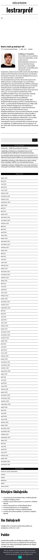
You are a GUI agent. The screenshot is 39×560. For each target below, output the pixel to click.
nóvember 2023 (5, 244)
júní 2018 (3, 410)
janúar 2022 (4, 298)
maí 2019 (3, 380)
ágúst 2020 (4, 341)
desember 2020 (5, 332)
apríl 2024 (4, 232)
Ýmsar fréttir (5, 486)
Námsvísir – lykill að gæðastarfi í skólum (14, 148)
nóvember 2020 (5, 335)
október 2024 (5, 223)
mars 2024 (4, 235)
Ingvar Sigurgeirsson (11, 49)
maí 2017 (3, 446)
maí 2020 (3, 347)
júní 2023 (3, 256)
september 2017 (5, 437)
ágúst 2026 (4, 178)
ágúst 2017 (4, 440)
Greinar (30, 49)
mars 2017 (4, 452)
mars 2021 (4, 323)
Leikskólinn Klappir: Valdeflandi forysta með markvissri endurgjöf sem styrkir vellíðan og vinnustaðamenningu (19, 166)
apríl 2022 (4, 289)
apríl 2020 (4, 350)
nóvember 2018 (5, 398)
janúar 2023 (4, 268)
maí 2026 (3, 184)
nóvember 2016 (5, 464)
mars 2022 (4, 292)
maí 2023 (3, 259)
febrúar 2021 (4, 326)
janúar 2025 (4, 214)
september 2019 (5, 371)
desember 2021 (5, 301)
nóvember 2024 (5, 220)
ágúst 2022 (4, 280)
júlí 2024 (3, 226)
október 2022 (5, 277)
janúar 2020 (4, 359)
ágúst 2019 (4, 374)
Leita (35, 140)
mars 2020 (4, 353)
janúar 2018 (4, 425)
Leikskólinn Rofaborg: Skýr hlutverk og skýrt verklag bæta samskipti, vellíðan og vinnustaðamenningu (18, 161)
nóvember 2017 (5, 431)
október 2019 (5, 368)
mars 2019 (4, 386)
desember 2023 (5, 241)
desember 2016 (5, 461)
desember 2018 (5, 395)
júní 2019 (3, 377)
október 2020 (5, 338)
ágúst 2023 (4, 250)
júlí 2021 (3, 310)
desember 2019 (5, 362)
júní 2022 (3, 283)
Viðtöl (2, 483)
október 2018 (5, 401)
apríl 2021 (4, 320)
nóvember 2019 (5, 365)
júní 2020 (3, 344)
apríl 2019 (4, 383)
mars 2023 (4, 262)
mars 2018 (4, 419)
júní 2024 (3, 229)
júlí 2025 (3, 208)
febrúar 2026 (4, 193)
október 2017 (5, 434)
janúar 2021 (4, 329)
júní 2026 (3, 181)
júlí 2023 (3, 253)
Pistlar (3, 477)
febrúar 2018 (4, 422)
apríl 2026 (4, 187)
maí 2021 (3, 316)
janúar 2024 (4, 238)
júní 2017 (3, 443)
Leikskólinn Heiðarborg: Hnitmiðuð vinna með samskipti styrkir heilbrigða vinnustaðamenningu (17, 152)
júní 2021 (3, 313)
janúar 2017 (4, 458)
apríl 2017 (4, 449)
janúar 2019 (4, 392)
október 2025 (5, 199)
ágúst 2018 (4, 407)
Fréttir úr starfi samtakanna (9, 471)
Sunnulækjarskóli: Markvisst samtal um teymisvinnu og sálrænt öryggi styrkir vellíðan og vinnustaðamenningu (19, 156)
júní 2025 (3, 211)
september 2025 (5, 202)
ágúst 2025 (4, 205)
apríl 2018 (4, 416)
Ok (20, 557)
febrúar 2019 (4, 389)
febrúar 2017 (4, 455)
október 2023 (5, 247)
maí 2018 (3, 413)
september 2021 (5, 308)
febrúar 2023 (4, 265)
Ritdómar (4, 480)
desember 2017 (5, 428)
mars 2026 (4, 190)
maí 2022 (3, 286)
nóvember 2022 (5, 274)
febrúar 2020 (4, 356)
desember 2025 (5, 196)
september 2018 (5, 404)
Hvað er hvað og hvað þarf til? (12, 46)
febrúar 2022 (4, 295)
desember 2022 (5, 271)
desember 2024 (5, 217)
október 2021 (5, 304)
